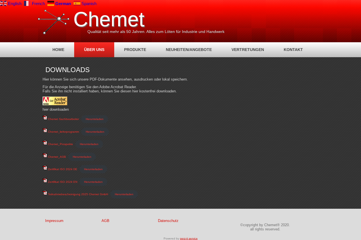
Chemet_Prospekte (60, 144)
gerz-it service (189, 238)
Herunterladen (95, 131)
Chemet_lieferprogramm (63, 131)
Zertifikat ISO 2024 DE (62, 169)
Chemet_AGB (56, 156)
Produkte (135, 49)
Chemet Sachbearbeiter (63, 119)
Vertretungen (248, 49)
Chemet (108, 19)
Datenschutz (168, 221)
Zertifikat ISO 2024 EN (62, 181)
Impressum (54, 221)
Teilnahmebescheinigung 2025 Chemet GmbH (77, 194)
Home (58, 49)
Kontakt (293, 49)
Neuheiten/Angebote (189, 49)
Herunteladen (95, 119)
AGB (105, 221)
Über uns (94, 49)
